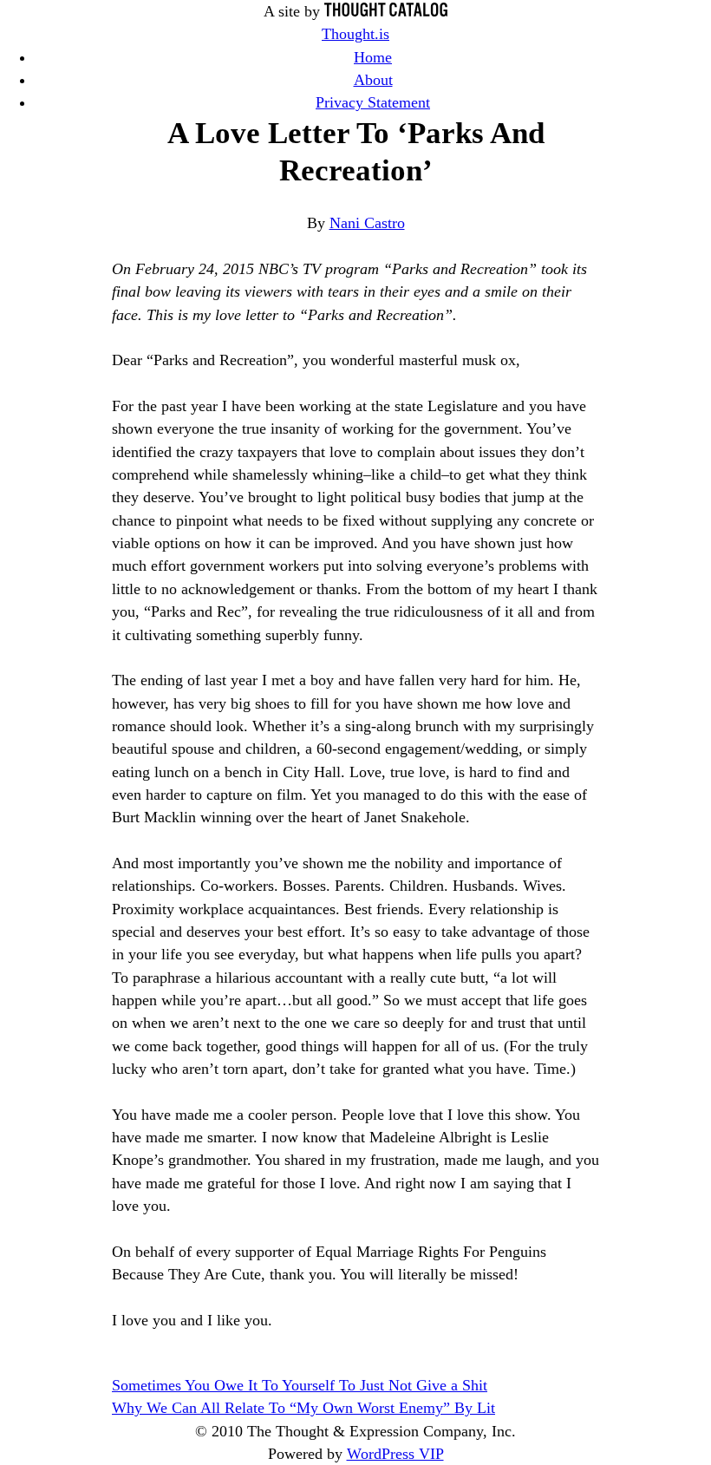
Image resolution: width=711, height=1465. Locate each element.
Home (373, 57)
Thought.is (355, 34)
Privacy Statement (373, 102)
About (373, 79)
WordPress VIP (395, 1453)
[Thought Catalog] (385, 11)
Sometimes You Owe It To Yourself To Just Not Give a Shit (299, 1385)
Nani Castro (367, 223)
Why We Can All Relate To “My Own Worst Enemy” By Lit (303, 1407)
